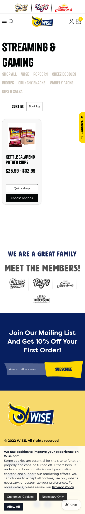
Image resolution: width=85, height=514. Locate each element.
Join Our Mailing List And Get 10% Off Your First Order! (39, 218)
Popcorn (40, 74)
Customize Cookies (20, 496)
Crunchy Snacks (31, 82)
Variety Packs (61, 82)
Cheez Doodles (64, 74)
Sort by (34, 106)
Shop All (9, 74)
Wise (25, 74)
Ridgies (8, 82)
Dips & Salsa (12, 91)
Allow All (13, 506)
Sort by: (18, 106)
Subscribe (8, 235)
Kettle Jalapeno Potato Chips (20, 159)
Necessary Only (53, 496)
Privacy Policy (63, 487)
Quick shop (22, 188)
